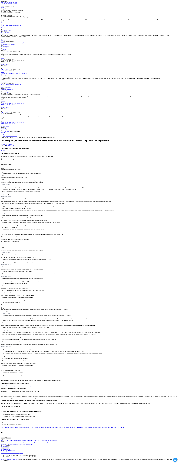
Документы (10, 3)
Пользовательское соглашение (8, 450)
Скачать (10, 145)
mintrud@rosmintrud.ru (6, 87)
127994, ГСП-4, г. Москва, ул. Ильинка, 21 (11, 25)
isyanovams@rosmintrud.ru (7, 89)
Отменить (8, 437)
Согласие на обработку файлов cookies (10, 459)
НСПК (5, 3)
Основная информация (6, 144)
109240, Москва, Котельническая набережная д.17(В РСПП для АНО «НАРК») (12, 43)
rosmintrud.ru (4, 82)
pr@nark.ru (3, 49)
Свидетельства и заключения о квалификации (22, 444)
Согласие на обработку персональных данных (12, 453)
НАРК (2, 3)
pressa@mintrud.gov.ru (6, 30)
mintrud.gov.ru (4, 22)
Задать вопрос (5, 447)
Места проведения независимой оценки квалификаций (43, 440)
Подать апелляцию (25, 440)
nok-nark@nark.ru (5, 46)
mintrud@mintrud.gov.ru (6, 27)
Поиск (2, 5)
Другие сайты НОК (23, 73)
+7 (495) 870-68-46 (5, 32)
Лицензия (7, 449)
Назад (2, 74)
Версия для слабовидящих (7, 2)
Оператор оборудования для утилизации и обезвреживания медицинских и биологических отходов (24, 385)
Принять (3, 437)
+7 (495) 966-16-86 (5, 51)
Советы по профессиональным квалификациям (12, 442)
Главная (5, 134)
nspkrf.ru (3, 40)
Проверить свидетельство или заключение (11, 440)
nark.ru (2, 58)
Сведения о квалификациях (10, 136)
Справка (15, 2)
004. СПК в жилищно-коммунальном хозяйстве (12, 150)
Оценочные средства (6, 444)
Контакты (15, 3)
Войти (2, 7)
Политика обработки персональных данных (11, 451)
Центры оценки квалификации (30, 442)
